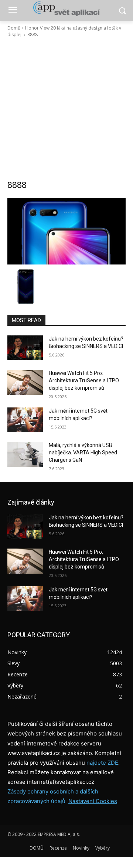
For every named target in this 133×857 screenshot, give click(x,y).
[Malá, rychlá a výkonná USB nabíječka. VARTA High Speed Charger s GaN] (25, 454)
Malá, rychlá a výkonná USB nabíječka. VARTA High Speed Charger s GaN (83, 452)
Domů (13, 28)
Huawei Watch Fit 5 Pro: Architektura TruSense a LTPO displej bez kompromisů (84, 380)
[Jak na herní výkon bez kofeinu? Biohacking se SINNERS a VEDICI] (25, 347)
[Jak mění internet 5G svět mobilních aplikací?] (25, 419)
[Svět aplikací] (66, 8)
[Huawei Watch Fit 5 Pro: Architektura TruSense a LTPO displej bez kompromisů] (25, 382)
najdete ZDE (102, 762)
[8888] (66, 231)
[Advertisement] (66, 108)
